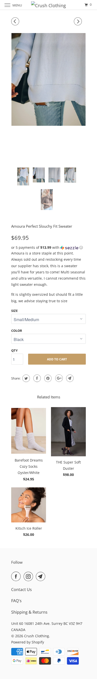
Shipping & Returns (29, 612)
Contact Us (21, 589)
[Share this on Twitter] (25, 378)
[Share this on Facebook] (36, 378)
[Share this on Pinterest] (47, 378)
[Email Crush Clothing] (41, 576)
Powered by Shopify (27, 642)
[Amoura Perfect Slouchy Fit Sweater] (48, 79)
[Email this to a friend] (69, 378)
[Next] (78, 21)
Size (14, 310)
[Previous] (16, 21)
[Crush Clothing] (48, 5)
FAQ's (16, 600)
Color (16, 330)
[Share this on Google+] (58, 378)
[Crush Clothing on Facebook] (17, 576)
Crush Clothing (36, 636)
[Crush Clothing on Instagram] (29, 576)
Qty (14, 350)
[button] (48, 247)
